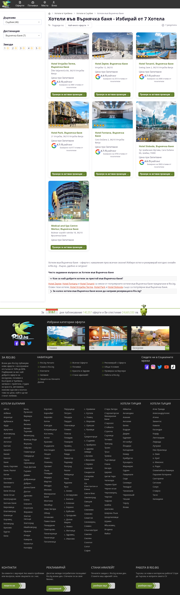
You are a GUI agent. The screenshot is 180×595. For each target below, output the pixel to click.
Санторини (158, 478)
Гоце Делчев (30, 467)
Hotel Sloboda (115, 287)
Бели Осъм (9, 495)
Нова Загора (50, 509)
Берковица (9, 507)
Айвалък (127, 409)
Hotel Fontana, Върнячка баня (109, 134)
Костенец (48, 433)
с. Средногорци (90, 435)
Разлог (67, 470)
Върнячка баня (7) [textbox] (16, 35)
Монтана (48, 500)
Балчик (7, 445)
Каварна (28, 539)
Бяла (6, 535)
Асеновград (9, 433)
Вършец (28, 443)
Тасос (155, 495)
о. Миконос (158, 462)
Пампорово (49, 529)
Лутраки (157, 445)
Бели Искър (9, 490)
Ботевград (9, 523)
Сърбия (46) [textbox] (12, 22)
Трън (106, 451)
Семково (88, 513)
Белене (7, 486)
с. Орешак (89, 425)
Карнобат (48, 413)
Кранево (48, 441)
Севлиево (89, 509)
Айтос (6, 409)
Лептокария (158, 437)
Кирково (48, 417)
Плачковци (69, 425)
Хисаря (107, 468)
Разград (68, 466)
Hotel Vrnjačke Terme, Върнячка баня (63, 65)
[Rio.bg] (7, 3)
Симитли (88, 518)
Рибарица (69, 474)
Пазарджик (49, 525)
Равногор (68, 458)
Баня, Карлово (11, 466)
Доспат (27, 491)
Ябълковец (109, 525)
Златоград (29, 523)
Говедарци (29, 455)
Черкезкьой (128, 495)
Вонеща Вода (30, 439)
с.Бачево (88, 455)
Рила (66, 478)
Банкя (6, 454)
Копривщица (50, 429)
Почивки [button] (33, 5)
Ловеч (47, 458)
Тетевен (108, 439)
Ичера (27, 535)
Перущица (69, 409)
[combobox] (22, 22)
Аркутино (8, 429)
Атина (156, 417)
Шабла (107, 505)
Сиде (125, 478)
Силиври (127, 482)
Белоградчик (10, 499)
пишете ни (9, 585)
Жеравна (28, 512)
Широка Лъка (111, 513)
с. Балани (68, 499)
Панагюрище (50, 533)
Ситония (157, 482)
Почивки (76, 366)
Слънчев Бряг (91, 530)
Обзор (47, 513)
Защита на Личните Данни (49, 380)
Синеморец (89, 522)
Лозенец (48, 462)
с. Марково (89, 421)
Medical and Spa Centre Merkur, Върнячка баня (64, 227)
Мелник (48, 489)
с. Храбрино (90, 444)
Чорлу (126, 503)
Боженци (8, 515)
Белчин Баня (10, 503)
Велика (27, 424)
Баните (7, 450)
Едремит (127, 437)
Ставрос (157, 490)
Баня (6, 462)
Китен (47, 421)
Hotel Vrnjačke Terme (81, 287)
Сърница (108, 435)
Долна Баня (29, 487)
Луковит (48, 466)
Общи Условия (111, 366)
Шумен (107, 521)
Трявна (107, 455)
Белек (126, 425)
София (87, 550)
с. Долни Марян (68, 521)
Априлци (8, 417)
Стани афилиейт (80, 375)
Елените (28, 503)
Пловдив (68, 437)
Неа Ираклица (160, 450)
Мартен (48, 481)
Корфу (156, 433)
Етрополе (28, 507)
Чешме (126, 499)
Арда (6, 425)
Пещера (68, 417)
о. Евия (156, 454)
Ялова (126, 507)
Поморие (68, 441)
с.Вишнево (89, 460)
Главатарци (29, 451)
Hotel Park (99, 287)
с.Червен (88, 464)
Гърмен (27, 471)
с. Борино (69, 507)
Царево (108, 472)
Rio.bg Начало (47, 362)
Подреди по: (57, 25)
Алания (126, 417)
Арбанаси (8, 421)
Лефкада (157, 441)
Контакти (44, 371)
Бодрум (126, 429)
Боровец (8, 519)
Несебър (48, 505)
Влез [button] (54, 5)
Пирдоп (68, 421)
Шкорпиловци (111, 517)
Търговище (109, 460)
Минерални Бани (50, 495)
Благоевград (10, 511)
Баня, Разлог (10, 470)
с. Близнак (69, 503)
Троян (107, 447)
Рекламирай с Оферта (115, 362)
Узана (107, 464)
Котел (47, 437)
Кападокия (128, 450)
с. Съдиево (89, 440)
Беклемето (9, 482)
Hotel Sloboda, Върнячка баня (156, 146)
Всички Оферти (80, 362)
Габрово (28, 447)
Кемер (126, 454)
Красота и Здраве (81, 371)
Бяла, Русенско (28, 410)
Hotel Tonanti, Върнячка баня (156, 63)
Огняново (48, 517)
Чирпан (108, 496)
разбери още (100, 585)
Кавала (156, 425)
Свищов (88, 501)
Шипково (108, 509)
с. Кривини (89, 409)
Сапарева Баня (89, 478)
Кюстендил (49, 450)
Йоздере (127, 445)
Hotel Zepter (54, 283)
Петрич (67, 413)
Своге (87, 505)
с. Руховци (89, 429)
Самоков (88, 468)
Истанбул (127, 441)
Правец (67, 445)
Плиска (67, 433)
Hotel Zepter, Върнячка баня (111, 63)
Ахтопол (8, 441)
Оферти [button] (19, 5)
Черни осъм (110, 488)
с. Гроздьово (70, 515)
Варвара (28, 416)
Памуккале (128, 474)
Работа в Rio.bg (111, 375)
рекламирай (55, 588)
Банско (7, 458)
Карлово (48, 409)
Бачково (8, 478)
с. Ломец (88, 417)
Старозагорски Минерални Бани (111, 416)
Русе (66, 486)
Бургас (7, 531)
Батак (6, 474)
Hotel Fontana (69, 283)
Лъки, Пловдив (48, 472)
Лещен (47, 454)
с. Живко (68, 526)
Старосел (108, 423)
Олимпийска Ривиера (163, 470)
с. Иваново (69, 538)
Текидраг (127, 486)
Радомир (68, 462)
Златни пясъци (27, 517)
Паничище (49, 537)
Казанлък (28, 543)
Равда (67, 454)
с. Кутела (88, 413)
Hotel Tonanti (87, 283)
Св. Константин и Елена (91, 486)
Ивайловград (30, 527)
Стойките (108, 427)
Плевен (67, 429)
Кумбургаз (128, 458)
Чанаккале (128, 490)
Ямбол (107, 533)
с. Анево (68, 490)
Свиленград (90, 497)
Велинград (29, 435)
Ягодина (108, 529)
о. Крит (156, 458)
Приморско (69, 450)
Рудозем (68, 482)
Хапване (44, 375)
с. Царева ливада (89, 450)
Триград (108, 443)
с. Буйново (69, 511)
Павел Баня (49, 521)
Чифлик (108, 500)
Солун (155, 486)
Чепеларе (109, 480)
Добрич (27, 483)
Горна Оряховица (29, 461)
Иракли (27, 531)
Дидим (126, 433)
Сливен (87, 526)
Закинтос (157, 421)
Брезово (8, 527)
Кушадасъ (128, 462)
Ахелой (7, 437)
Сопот (87, 546)
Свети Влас (89, 493)
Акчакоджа (128, 413)
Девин (27, 475)
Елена (27, 499)
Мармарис (128, 466)
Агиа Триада (159, 409)
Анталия (127, 421)
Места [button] (44, 5)
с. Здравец (69, 534)
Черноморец (110, 492)
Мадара (48, 477)
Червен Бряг (110, 484)
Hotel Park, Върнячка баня (66, 132)
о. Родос (156, 466)
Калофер (28, 547)
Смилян (88, 534)
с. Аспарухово (70, 495)
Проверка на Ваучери (115, 371)
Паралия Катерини (162, 474)
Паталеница (50, 541)
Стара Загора (110, 409)
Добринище (29, 479)
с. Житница (69, 530)
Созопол (88, 542)
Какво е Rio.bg (47, 366)
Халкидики (158, 499)
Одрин (126, 470)
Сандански (89, 472)
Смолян (88, 538)
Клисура (48, 425)
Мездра (47, 485)
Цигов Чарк (110, 476)
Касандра (157, 429)
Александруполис (161, 413)
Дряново (28, 495)
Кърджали (49, 445)
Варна (27, 420)
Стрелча (108, 431)
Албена (7, 413)
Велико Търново (28, 430)
